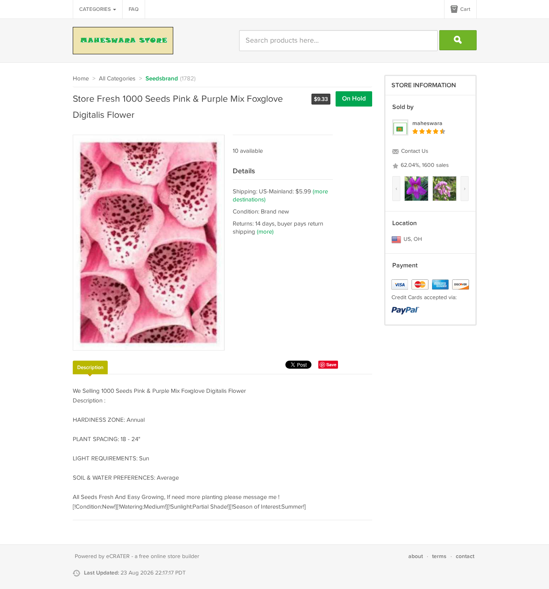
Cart (464, 9)
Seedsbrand (161, 78)
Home (81, 78)
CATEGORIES (95, 9)
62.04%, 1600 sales (424, 165)
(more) (265, 231)
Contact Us (413, 151)
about (415, 556)
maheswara (427, 123)
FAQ (134, 9)
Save (331, 364)
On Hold (354, 99)
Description (90, 367)
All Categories (117, 78)
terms (439, 556)
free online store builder (169, 556)
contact (465, 556)
